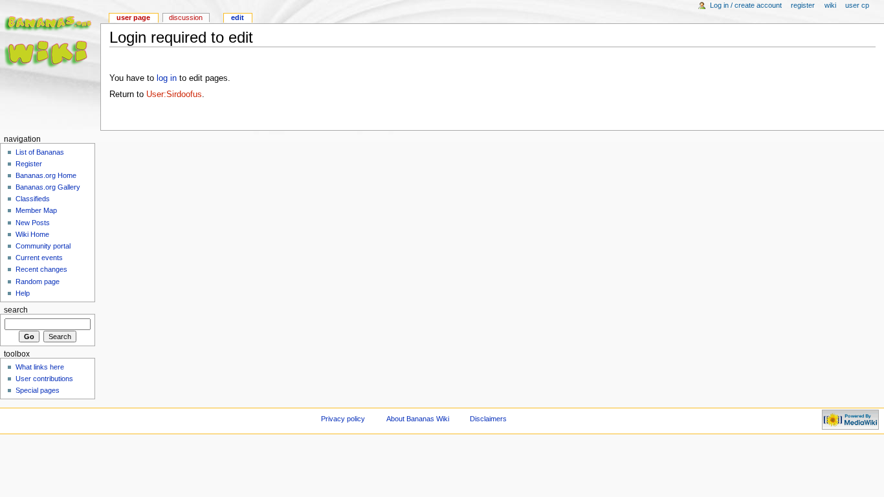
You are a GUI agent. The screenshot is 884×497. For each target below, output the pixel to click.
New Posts (33, 222)
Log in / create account (746, 5)
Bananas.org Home (46, 175)
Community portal (43, 246)
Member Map (36, 210)
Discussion (186, 17)
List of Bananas (40, 152)
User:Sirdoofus (174, 94)
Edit (237, 17)
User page (133, 17)
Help (23, 293)
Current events (39, 257)
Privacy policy (343, 419)
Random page (38, 281)
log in (167, 78)
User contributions (44, 378)
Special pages (38, 390)
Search (16, 310)
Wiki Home (32, 234)
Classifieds (33, 199)
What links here (40, 367)
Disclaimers (488, 419)
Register (803, 5)
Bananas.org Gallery (48, 187)
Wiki (831, 5)
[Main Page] (50, 50)
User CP (857, 5)
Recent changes (41, 269)
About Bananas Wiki (417, 419)
